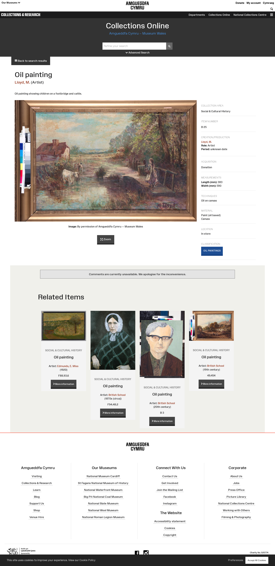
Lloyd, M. (22, 82)
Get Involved (170, 483)
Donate (240, 2)
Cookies (169, 528)
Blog (37, 496)
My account (254, 2)
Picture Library (236, 496)
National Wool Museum (103, 510)
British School (117, 394)
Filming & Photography (236, 517)
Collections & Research (20, 14)
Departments (197, 14)
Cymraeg (268, 2)
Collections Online (219, 14)
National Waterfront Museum (103, 490)
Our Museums (10, 2)
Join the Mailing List (170, 490)
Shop (36, 510)
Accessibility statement (169, 521)
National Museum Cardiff (103, 476)
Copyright (169, 534)
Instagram (169, 503)
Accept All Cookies (257, 560)
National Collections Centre (249, 14)
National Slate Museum (103, 503)
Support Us (36, 503)
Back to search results (32, 60)
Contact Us (169, 476)
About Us (236, 476)
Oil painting (64, 357)
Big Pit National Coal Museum (103, 496)
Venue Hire (36, 517)
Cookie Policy (87, 560)
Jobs (236, 483)
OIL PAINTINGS (212, 250)
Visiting (37, 476)
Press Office (236, 490)
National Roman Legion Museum (103, 517)
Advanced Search (139, 52)
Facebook (169, 496)
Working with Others (236, 510)
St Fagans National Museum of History (103, 483)
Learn (36, 490)
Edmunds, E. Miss (67, 366)
